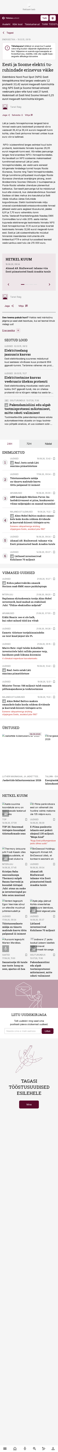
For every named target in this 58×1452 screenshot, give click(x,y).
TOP (4, 819)
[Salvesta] (54, 458)
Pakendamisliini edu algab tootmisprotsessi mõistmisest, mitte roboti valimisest (28, 409)
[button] (23, 1031)
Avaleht (6, 24)
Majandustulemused (21, 512)
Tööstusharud (32, 24)
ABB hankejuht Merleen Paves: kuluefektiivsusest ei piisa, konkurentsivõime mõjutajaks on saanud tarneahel (32, 500)
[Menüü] (5, 1448)
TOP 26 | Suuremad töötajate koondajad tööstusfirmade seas (14, 830)
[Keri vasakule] (8, 284)
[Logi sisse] (53, 1448)
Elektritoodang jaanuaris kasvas (18, 352)
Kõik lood (17, 24)
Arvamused (16, 493)
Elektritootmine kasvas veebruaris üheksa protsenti (26, 379)
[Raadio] (25, 1448)
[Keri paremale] (49, 284)
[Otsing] (34, 1448)
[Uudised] (15, 1448)
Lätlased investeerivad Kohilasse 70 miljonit (42, 927)
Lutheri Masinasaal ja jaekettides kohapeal (26, 776)
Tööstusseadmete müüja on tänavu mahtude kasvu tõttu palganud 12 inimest (25, 481)
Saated (6, 955)
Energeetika (8, 330)
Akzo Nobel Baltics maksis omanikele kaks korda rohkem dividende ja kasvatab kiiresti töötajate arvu (32, 519)
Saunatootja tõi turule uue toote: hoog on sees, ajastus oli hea (14, 965)
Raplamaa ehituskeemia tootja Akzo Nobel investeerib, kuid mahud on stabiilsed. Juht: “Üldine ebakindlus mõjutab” (27, 602)
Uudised (9, 346)
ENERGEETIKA (8, 39)
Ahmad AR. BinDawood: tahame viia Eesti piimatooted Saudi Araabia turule (41, 878)
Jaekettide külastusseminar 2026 (21, 780)
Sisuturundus (17, 400)
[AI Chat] (43, 1448)
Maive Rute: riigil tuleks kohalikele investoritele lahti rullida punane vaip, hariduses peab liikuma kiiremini (24, 651)
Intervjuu (7, 594)
